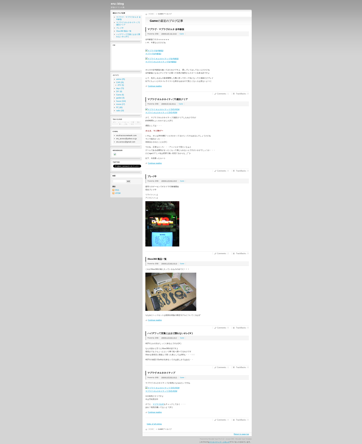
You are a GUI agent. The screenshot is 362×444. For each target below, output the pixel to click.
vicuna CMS (230, 439)
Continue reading (155, 86)
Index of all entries (154, 424)
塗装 (138, 122)
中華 (132, 122)
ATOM (117, 193)
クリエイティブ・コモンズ (219, 442)
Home (151, 14)
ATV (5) (121, 85)
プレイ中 (152, 176)
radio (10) (120, 111)
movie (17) (120, 104)
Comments (221, 94)
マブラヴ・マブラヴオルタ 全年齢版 (165, 29)
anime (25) (120, 79)
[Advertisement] (126, 57)
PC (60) (119, 107)
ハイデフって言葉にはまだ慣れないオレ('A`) (170, 333)
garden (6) (120, 98)
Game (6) (120, 95)
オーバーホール (123, 122)
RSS (117, 190)
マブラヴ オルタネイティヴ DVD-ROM (161, 112)
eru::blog (117, 3)
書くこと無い (123, 124)
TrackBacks (241, 94)
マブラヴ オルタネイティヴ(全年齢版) (160, 62)
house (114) (121, 101)
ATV (114, 122)
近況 (132, 124)
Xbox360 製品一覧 (157, 259)
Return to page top (241, 434)
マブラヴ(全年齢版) (153, 54)
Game (182, 34)
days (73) (120, 88)
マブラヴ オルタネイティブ (161, 373)
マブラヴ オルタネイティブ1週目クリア (167, 99)
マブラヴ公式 (158, 404)
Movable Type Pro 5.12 (216, 439)
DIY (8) (119, 91)
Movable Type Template (243, 439)
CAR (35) (120, 82)
